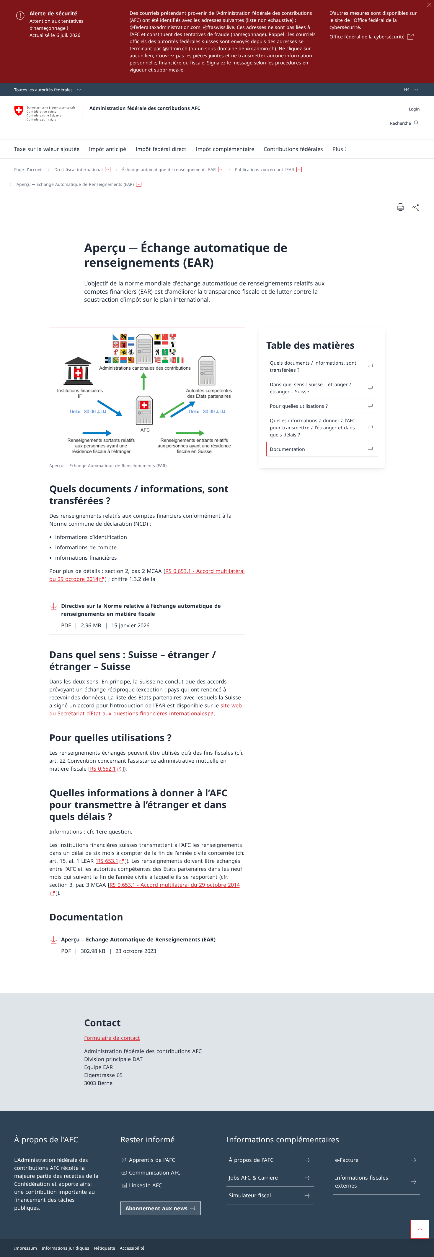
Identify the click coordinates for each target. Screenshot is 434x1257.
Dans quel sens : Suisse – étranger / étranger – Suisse (310, 388)
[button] (46, 148)
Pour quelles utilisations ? (299, 406)
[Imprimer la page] (400, 207)
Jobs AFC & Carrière (253, 1177)
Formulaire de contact (112, 1037)
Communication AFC (154, 1172)
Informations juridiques (65, 1248)
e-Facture (346, 1159)
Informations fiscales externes (361, 1181)
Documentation (287, 449)
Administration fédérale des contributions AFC (144, 108)
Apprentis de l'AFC (152, 1159)
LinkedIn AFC (145, 1185)
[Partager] (415, 207)
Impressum (25, 1248)
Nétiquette (104, 1248)
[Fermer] (429, 4)
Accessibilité (132, 1248)
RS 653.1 (107, 860)
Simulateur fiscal (250, 1195)
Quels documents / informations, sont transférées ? (313, 366)
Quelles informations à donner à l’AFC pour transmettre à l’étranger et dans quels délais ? (312, 427)
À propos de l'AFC (251, 1159)
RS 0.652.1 (103, 768)
